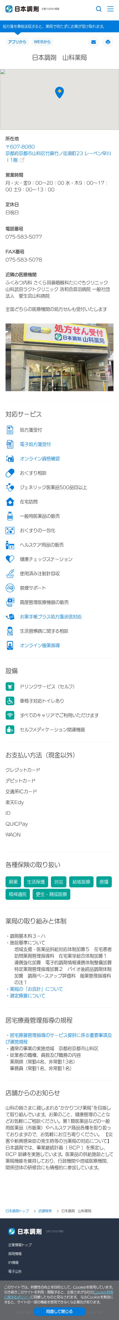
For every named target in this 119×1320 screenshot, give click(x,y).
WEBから (42, 42)
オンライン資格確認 (40, 458)
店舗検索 (45, 1211)
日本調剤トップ (17, 1211)
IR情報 (13, 1262)
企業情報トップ (20, 1245)
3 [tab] (59, 388)
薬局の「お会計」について (36, 989)
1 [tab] (55, 388)
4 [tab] (62, 388)
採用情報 (15, 1253)
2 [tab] (57, 388)
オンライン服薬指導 (40, 645)
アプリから (17, 42)
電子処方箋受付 (35, 444)
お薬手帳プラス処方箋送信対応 (51, 616)
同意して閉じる (59, 1311)
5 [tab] (64, 388)
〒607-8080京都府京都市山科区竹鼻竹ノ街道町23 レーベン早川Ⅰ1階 (58, 153)
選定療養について (27, 995)
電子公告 (15, 1271)
